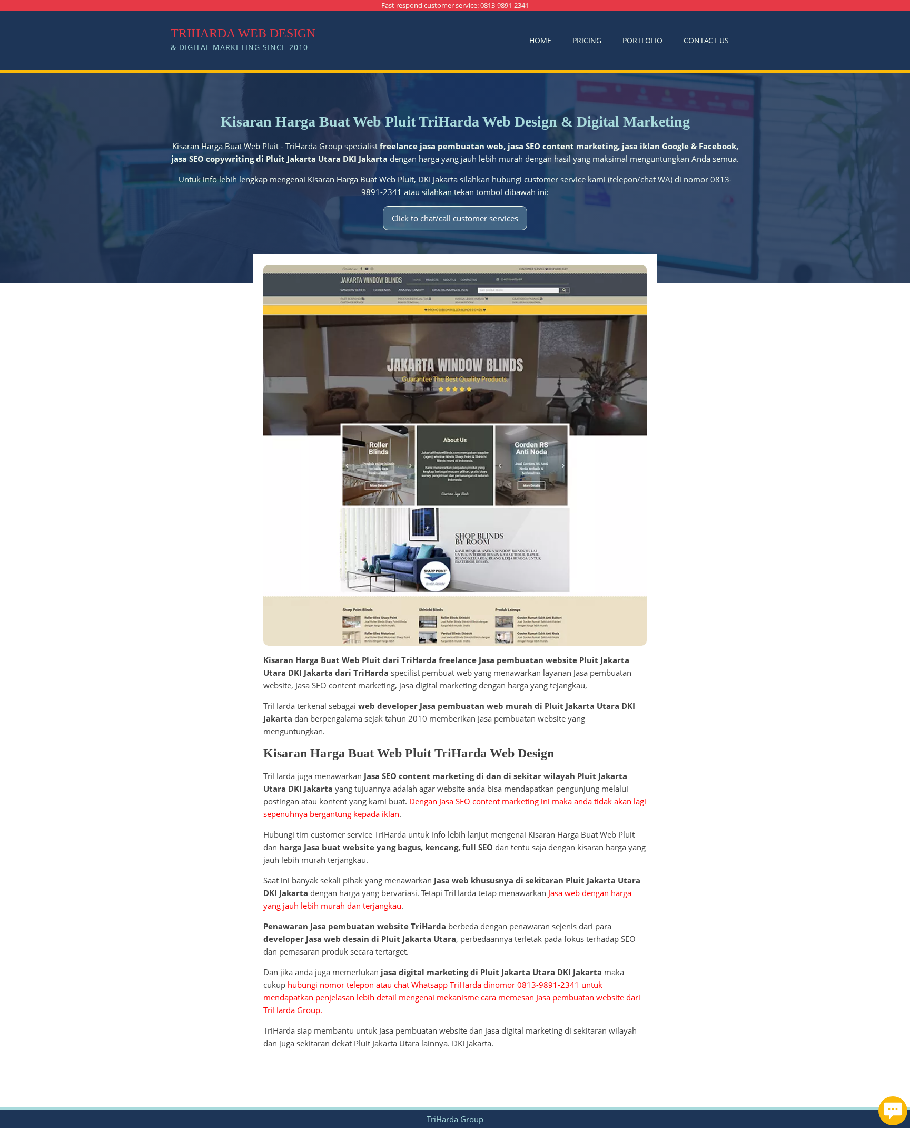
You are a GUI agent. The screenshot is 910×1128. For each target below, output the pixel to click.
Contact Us (706, 40)
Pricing (586, 40)
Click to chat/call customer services (455, 218)
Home (540, 40)
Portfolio (642, 40)
